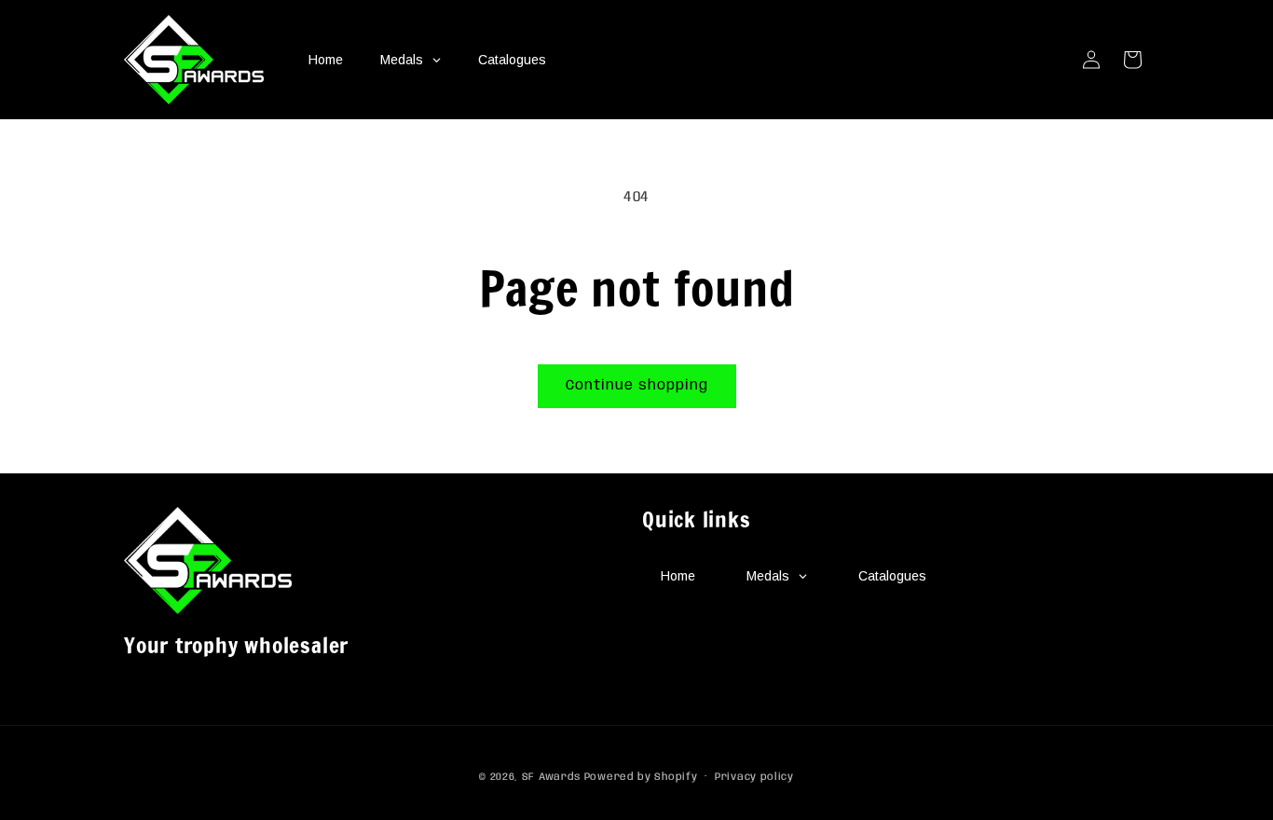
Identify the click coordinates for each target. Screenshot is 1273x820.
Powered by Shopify (641, 777)
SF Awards (551, 777)
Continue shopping (637, 385)
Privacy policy (754, 777)
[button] (1132, 59)
